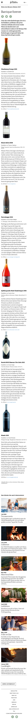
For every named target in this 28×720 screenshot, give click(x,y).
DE (24, 2)
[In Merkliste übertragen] (10, 16)
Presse (14, 704)
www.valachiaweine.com (13, 109)
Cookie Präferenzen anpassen (14, 713)
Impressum (14, 706)
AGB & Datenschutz (14, 709)
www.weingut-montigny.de (13, 257)
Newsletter (14, 691)
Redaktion (14, 697)
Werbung (14, 702)
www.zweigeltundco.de (12, 477)
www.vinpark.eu (12, 183)
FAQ (14, 711)
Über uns (14, 695)
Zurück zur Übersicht (8, 684)
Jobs (14, 700)
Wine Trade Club (14, 693)
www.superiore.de (11, 402)
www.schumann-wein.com (13, 329)
